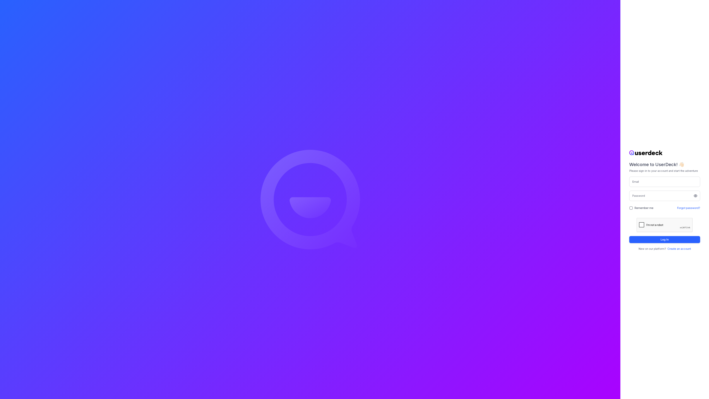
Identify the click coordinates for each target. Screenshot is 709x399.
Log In (665, 239)
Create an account (679, 248)
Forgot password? (688, 208)
